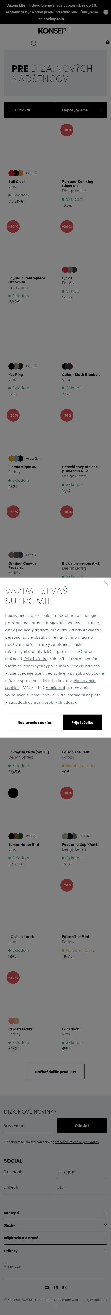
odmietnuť (55, 687)
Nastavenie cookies (35, 722)
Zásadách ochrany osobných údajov (42, 702)
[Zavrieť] (105, 582)
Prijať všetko (35, 658)
